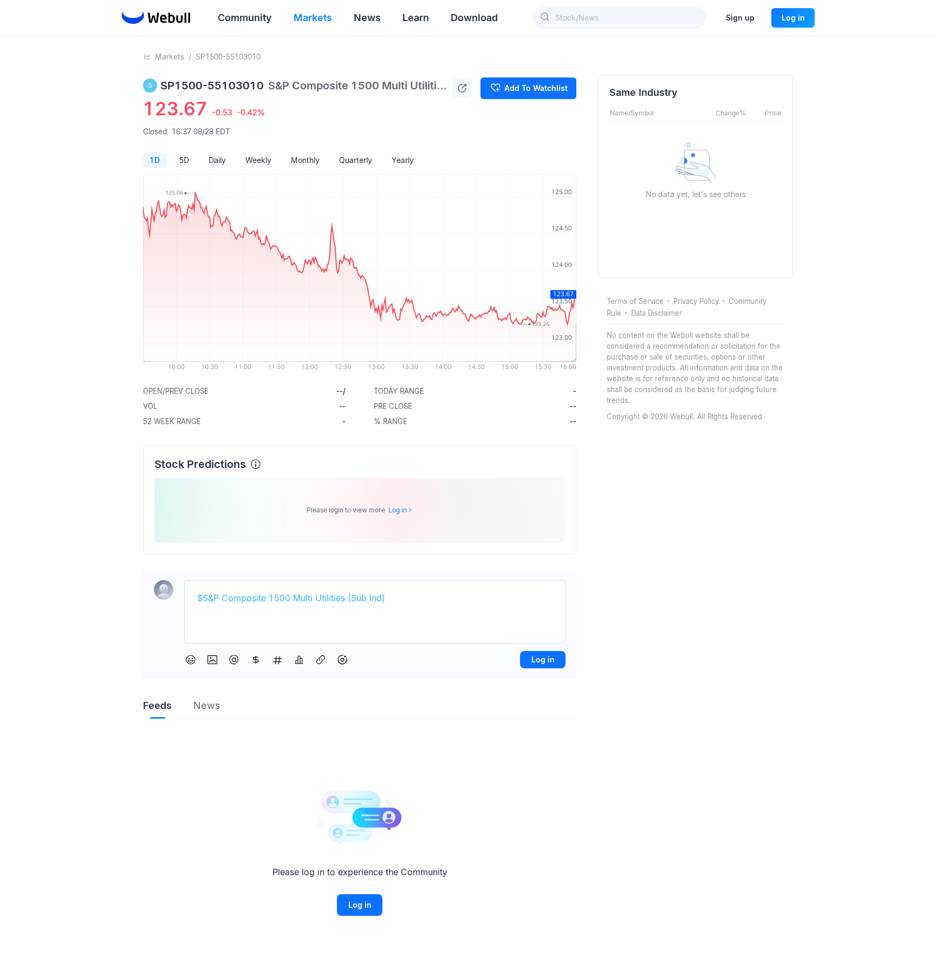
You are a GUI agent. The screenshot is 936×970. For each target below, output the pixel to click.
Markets (169, 56)
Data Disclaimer (656, 313)
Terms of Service (635, 301)
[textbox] (375, 598)
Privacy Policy (696, 301)
